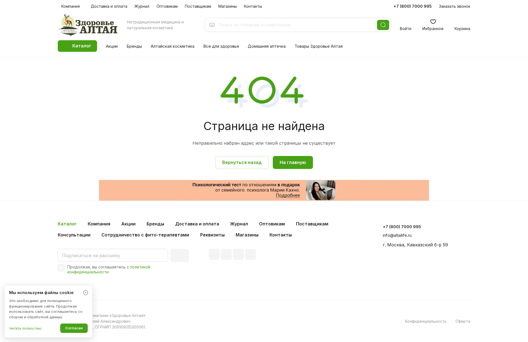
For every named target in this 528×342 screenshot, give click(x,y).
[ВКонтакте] (214, 254)
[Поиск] (383, 25)
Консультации (74, 235)
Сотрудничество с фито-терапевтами (145, 235)
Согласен (74, 328)
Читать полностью (25, 328)
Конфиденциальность (426, 321)
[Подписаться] (179, 255)
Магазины (247, 235)
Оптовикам (272, 224)
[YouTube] (238, 254)
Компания (99, 224)
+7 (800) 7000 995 (413, 6)
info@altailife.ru (397, 235)
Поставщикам (312, 224)
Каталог (67, 224)
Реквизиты (212, 235)
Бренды (155, 224)
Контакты (281, 235)
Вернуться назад (242, 162)
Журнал (239, 224)
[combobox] (296, 24)
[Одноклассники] (250, 254)
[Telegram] (226, 254)
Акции (128, 224)
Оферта (462, 321)
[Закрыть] (85, 292)
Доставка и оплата (197, 224)
